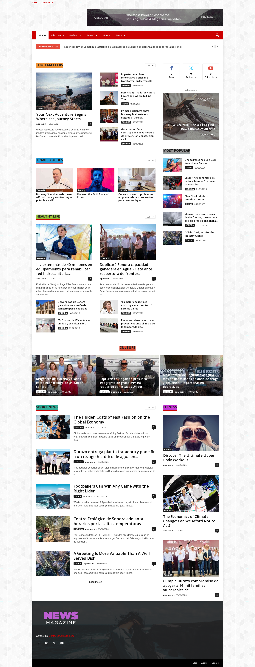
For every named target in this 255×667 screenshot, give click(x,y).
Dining (81, 190)
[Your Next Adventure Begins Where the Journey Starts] (64, 91)
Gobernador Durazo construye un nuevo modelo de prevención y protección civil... (137, 134)
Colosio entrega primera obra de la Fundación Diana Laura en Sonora (105, 46)
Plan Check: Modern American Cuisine (196, 197)
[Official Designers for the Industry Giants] (172, 238)
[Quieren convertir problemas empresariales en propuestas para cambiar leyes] (137, 180)
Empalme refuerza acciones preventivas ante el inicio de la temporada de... (138, 323)
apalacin (41, 123)
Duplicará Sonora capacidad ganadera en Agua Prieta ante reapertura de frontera (126, 269)
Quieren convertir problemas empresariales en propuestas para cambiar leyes (135, 197)
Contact (48, 2)
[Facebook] (202, 2)
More (119, 35)
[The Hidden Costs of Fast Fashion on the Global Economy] (53, 427)
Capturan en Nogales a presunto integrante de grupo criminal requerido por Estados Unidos (123, 383)
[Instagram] (208, 2)
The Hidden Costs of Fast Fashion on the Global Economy (112, 420)
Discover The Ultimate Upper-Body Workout (189, 457)
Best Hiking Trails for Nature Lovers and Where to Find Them (138, 96)
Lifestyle (56, 35)
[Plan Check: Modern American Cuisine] (172, 201)
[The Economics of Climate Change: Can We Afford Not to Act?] (191, 493)
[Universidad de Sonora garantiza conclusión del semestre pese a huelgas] (45, 307)
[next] (217, 46)
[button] (217, 35)
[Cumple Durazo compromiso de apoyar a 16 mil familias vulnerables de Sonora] (191, 558)
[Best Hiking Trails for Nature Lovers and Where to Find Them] (109, 98)
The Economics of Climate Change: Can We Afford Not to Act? (189, 521)
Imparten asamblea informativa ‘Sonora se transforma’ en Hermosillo (136, 78)
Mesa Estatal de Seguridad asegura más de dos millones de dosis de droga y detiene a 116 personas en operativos (190, 381)
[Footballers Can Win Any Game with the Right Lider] (53, 496)
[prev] (212, 46)
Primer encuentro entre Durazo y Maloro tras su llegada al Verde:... (135, 114)
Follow (191, 66)
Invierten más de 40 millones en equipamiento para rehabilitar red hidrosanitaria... (64, 269)
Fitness (189, 167)
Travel (90, 35)
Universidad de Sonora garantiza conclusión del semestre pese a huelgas (72, 305)
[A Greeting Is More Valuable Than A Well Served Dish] (53, 563)
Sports (77, 496)
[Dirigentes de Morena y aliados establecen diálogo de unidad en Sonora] (64, 375)
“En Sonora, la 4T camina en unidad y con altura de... (74, 321)
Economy (78, 427)
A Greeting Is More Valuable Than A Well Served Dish (112, 556)
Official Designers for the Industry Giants (199, 234)
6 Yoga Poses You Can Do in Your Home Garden (201, 161)
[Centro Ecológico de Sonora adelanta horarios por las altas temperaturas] (53, 529)
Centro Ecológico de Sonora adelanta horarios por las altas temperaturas (108, 521)
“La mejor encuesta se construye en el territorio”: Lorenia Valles (137, 305)
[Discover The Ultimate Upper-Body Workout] (191, 433)
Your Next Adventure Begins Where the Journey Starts (61, 116)
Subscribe (211, 66)
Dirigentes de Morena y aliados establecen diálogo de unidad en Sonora (59, 383)
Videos (107, 35)
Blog (195, 662)
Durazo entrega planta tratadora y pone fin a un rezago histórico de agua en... (115, 454)
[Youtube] (220, 2)
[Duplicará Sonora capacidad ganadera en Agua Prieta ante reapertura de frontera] (128, 242)
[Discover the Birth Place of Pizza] (96, 180)
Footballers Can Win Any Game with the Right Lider (111, 488)
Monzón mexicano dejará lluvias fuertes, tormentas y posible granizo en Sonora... (201, 217)
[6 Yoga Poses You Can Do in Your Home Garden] (172, 165)
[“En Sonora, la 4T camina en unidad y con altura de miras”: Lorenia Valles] (45, 325)
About (36, 2)
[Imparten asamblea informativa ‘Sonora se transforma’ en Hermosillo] (109, 80)
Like (171, 66)
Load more (95, 581)
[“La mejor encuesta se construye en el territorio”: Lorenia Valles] (109, 307)
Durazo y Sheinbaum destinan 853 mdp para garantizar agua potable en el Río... (54, 197)
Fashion (73, 35)
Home (42, 35)
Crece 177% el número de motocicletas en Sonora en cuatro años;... (200, 181)
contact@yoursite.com (61, 635)
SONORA (126, 85)
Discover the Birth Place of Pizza (92, 195)
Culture (77, 563)
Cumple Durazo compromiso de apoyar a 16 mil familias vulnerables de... (190, 585)
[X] (214, 2)
